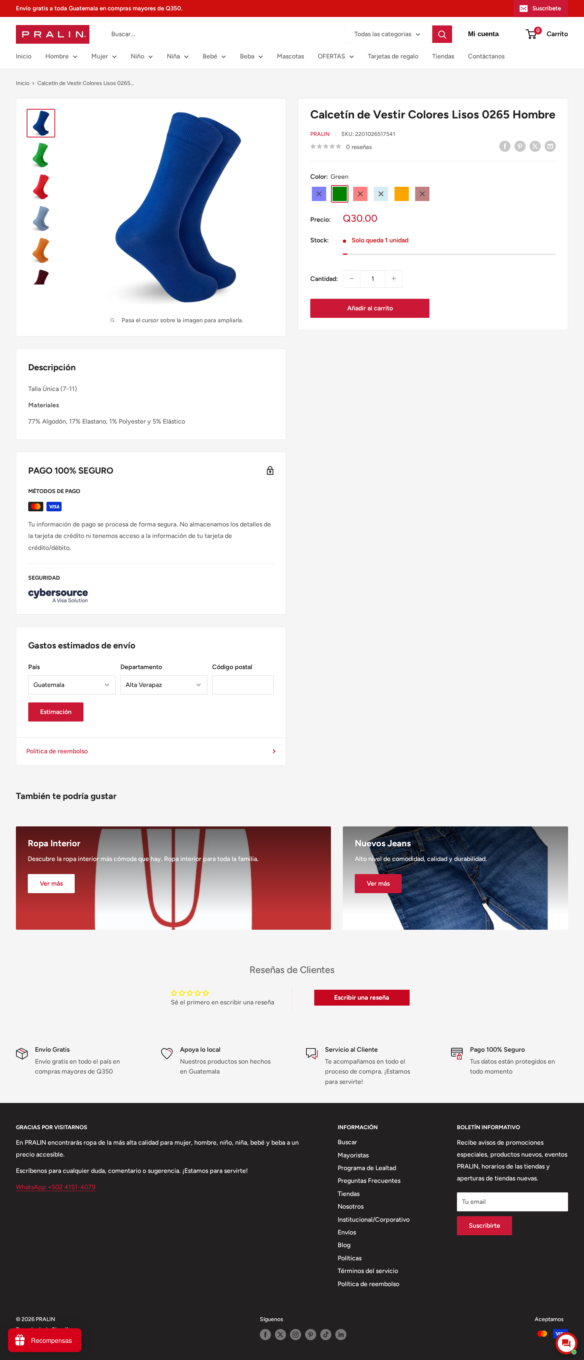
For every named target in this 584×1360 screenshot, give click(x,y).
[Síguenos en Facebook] (265, 1334)
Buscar (347, 1142)
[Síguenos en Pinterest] (310, 1334)
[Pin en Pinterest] (520, 146)
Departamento (141, 667)
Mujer (99, 56)
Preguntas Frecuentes (369, 1180)
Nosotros (351, 1206)
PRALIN (320, 134)
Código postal (232, 667)
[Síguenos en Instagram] (295, 1334)
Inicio (23, 56)
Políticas (350, 1258)
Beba (247, 56)
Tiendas (443, 56)
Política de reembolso (57, 751)
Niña (173, 56)
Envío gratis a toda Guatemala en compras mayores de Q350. (99, 8)
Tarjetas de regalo (393, 56)
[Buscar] (442, 34)
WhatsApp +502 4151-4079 (55, 1187)
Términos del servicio (368, 1271)
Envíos (347, 1232)
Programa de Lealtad (367, 1168)
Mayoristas (353, 1155)
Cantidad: (324, 278)
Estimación (56, 712)
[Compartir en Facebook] (505, 146)
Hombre (57, 56)
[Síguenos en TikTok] (325, 1334)
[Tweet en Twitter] (535, 146)
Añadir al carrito (370, 307)
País (34, 667)
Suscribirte (484, 1225)
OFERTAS (331, 56)
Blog (344, 1245)
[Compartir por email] (550, 146)
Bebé (210, 56)
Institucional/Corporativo (374, 1219)
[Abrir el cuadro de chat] (566, 1343)
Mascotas (290, 56)
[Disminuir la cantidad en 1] (351, 278)
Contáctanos (486, 56)
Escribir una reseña (361, 997)
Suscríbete (546, 8)
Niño (137, 56)
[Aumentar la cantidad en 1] (393, 278)
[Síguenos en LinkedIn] (340, 1334)
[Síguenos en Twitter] (280, 1334)
